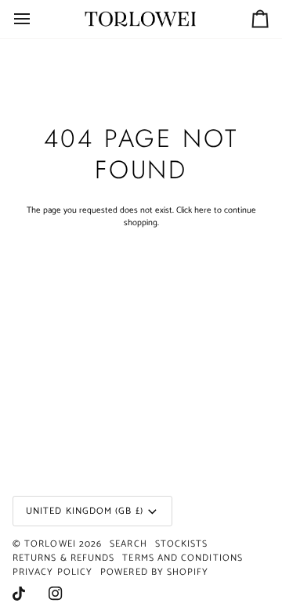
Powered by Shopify (154, 572)
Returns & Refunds (63, 558)
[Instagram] (56, 594)
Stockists (181, 543)
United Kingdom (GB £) (84, 511)
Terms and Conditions (182, 558)
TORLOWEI (50, 543)
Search (128, 543)
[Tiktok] (19, 594)
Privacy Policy (52, 572)
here (203, 210)
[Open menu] (36, 19)
